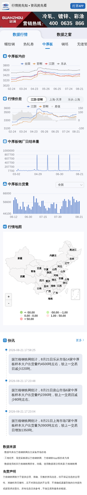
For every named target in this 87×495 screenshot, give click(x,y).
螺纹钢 (9, 44)
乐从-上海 (74, 99)
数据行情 (20, 34)
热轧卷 (28, 44)
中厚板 (47, 44)
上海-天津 (55, 99)
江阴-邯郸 (37, 99)
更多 (79, 340)
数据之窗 (64, 34)
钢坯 (64, 44)
